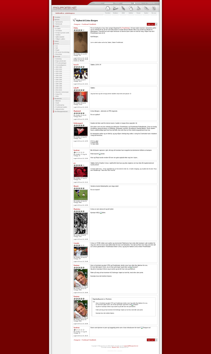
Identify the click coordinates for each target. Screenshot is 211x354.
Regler (57, 50)
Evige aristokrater (61, 61)
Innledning (59, 59)
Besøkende (58, 98)
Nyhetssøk (59, 24)
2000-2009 (59, 88)
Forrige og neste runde (62, 32)
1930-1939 (59, 73)
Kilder (57, 96)
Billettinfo (58, 101)
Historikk (57, 56)
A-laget (56, 26)
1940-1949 (59, 75)
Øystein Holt (115, 347)
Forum (56, 43)
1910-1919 (59, 69)
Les (57, 46)
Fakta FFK (59, 94)
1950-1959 (59, 77)
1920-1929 (59, 71)
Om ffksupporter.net (61, 111)
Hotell (57, 103)
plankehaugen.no (70, 13)
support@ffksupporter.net (131, 346)
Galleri (56, 41)
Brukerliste (59, 54)
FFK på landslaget (61, 63)
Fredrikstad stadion (61, 107)
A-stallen (58, 28)
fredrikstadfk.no (60, 13)
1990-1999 (59, 86)
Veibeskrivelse (60, 109)
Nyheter (56, 19)
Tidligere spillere (60, 39)
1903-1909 (59, 67)
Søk (57, 48)
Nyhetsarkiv (59, 22)
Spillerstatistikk (60, 37)
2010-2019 (59, 90)
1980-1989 (59, 83)
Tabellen (58, 35)
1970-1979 (59, 81)
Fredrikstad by (60, 105)
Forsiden (57, 17)
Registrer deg (151, 3)
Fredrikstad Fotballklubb (89, 24)
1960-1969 (59, 79)
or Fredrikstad (125, 28)
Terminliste (59, 30)
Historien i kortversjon (62, 92)
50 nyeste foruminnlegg (62, 52)
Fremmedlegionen (61, 65)
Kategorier (77, 24)
